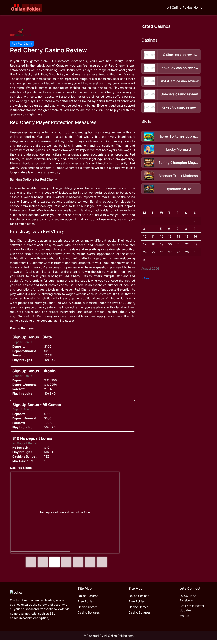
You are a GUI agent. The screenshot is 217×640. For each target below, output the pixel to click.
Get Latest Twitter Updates (191, 608)
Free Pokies (86, 601)
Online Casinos (88, 596)
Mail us (184, 616)
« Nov (145, 278)
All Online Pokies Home (184, 8)
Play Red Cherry (22, 43)
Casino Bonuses (89, 612)
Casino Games (87, 607)
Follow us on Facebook (187, 598)
